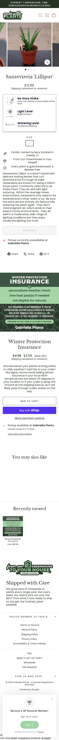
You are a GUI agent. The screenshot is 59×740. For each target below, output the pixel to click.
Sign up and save (28, 676)
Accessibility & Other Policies (29, 643)
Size (29, 137)
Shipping (16, 88)
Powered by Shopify (29, 689)
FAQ (29, 653)
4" (29, 143)
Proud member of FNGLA (29, 616)
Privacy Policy (29, 639)
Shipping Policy (29, 634)
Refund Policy (29, 629)
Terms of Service (29, 625)
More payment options (29, 418)
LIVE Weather (29, 667)
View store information (20, 434)
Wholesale (29, 662)
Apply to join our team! (30, 658)
